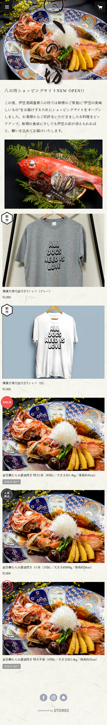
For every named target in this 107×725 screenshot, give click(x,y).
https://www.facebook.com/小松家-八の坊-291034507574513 (43, 697)
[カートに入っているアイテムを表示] (100, 6)
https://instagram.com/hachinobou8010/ (53, 697)
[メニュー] (6, 6)
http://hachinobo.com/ (63, 697)
